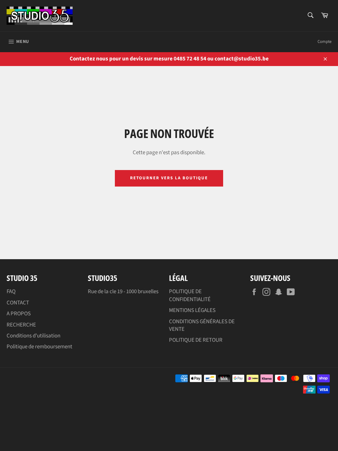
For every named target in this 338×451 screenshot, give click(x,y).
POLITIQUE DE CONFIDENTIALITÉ (190, 295)
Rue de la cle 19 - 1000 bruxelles (123, 291)
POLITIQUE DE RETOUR (195, 340)
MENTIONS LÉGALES (192, 310)
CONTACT (18, 303)
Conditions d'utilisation (33, 336)
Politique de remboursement (39, 347)
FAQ (11, 291)
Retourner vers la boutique (169, 178)
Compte (324, 42)
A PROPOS (19, 314)
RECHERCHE (21, 325)
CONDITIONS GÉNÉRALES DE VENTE (202, 325)
